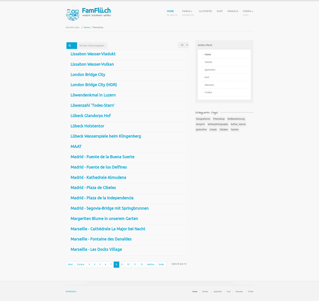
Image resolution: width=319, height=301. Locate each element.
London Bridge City (88, 74)
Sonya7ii (200, 124)
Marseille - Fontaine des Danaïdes (101, 239)
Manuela (232, 11)
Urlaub (213, 129)
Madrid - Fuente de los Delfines (99, 167)
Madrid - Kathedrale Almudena (98, 177)
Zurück (80, 264)
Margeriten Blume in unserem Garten (104, 218)
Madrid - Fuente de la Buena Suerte (102, 156)
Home (172, 13)
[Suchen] (69, 45)
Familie (188, 13)
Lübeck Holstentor (87, 126)
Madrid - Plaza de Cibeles (93, 187)
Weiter (151, 264)
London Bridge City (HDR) (94, 84)
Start (70, 264)
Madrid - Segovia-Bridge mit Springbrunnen (110, 208)
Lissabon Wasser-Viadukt (93, 53)
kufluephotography (218, 124)
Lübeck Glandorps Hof (91, 115)
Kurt (220, 11)
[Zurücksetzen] (75, 45)
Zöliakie (224, 129)
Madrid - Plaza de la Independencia (102, 197)
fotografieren (203, 119)
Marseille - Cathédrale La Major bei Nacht (108, 228)
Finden (247, 13)
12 (141, 264)
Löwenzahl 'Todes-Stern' (93, 105)
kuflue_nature (238, 124)
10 (128, 264)
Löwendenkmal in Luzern (93, 95)
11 (135, 264)
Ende (161, 264)
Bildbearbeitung (236, 119)
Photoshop (219, 119)
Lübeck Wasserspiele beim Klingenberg (106, 136)
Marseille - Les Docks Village (96, 249)
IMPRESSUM (71, 291)
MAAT (76, 146)
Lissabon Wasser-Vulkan (92, 64)
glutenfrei (205, 11)
